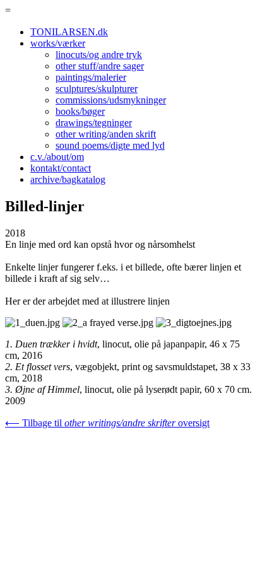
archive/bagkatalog (67, 179)
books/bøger (80, 111)
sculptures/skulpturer (97, 88)
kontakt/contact (60, 168)
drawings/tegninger (94, 122)
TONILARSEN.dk (69, 31)
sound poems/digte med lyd (110, 145)
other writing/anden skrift (106, 134)
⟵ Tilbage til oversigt (107, 422)
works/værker (57, 43)
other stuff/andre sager (100, 66)
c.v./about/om (57, 156)
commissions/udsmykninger (111, 100)
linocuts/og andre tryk (99, 54)
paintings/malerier (91, 77)
